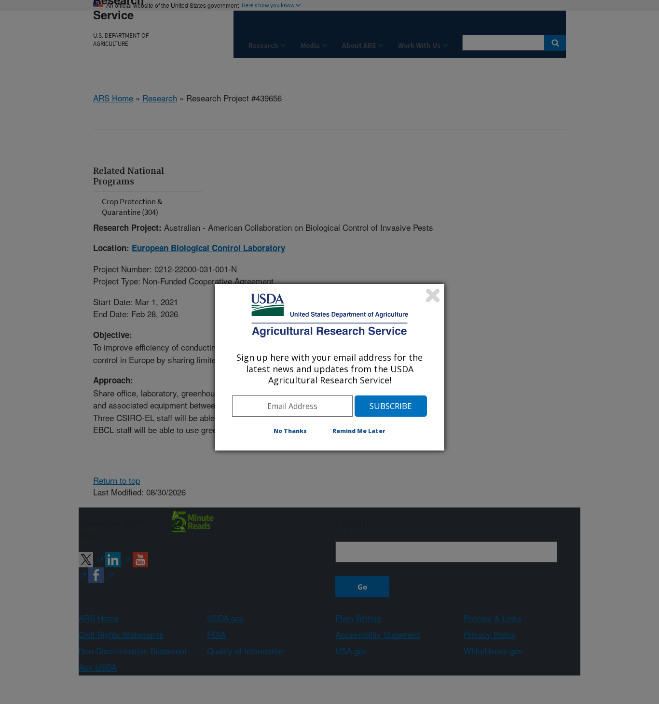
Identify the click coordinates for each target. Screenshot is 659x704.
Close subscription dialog (432, 295)
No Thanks (290, 431)
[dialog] (329, 367)
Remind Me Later (358, 431)
